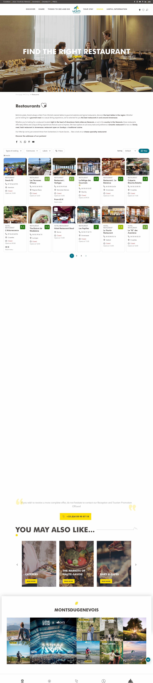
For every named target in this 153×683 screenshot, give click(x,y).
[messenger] (148, 662)
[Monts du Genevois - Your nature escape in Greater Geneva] (76, 9)
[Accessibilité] (140, 10)
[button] (147, 10)
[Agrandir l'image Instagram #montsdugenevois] (18, 629)
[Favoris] (143, 10)
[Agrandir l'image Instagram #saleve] (134, 652)
